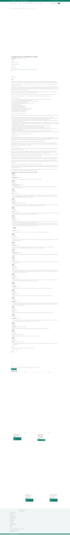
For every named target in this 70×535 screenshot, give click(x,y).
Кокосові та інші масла (13, 516)
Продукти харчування (13, 517)
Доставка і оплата (30, 3)
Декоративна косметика (22, 510)
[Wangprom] (35, 73)
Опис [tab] (13, 76)
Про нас (35, 3)
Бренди (24, 3)
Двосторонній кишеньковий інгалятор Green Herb (29, 495)
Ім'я (12, 362)
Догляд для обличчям (13, 512)
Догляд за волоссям (12, 513)
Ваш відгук (13, 351)
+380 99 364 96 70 (13, 0)
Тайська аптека (16, 69)
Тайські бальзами (21, 69)
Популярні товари (34, 69)
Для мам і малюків (21, 511)
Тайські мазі (26, 69)
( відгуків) (13, 59)
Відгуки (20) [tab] (13, 77)
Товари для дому (12, 519)
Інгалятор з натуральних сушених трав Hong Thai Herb (53, 495)
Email (12, 365)
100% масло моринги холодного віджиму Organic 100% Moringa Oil (17, 435)
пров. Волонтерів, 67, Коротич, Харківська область (17, 528)
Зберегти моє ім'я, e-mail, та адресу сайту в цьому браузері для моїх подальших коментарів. (25, 367)
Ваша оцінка (13, 349)
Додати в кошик (17, 438)
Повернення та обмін (57, 0)
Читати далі (40, 440)
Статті (11, 522)
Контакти (51, 0)
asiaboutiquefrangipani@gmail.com (22, 0)
